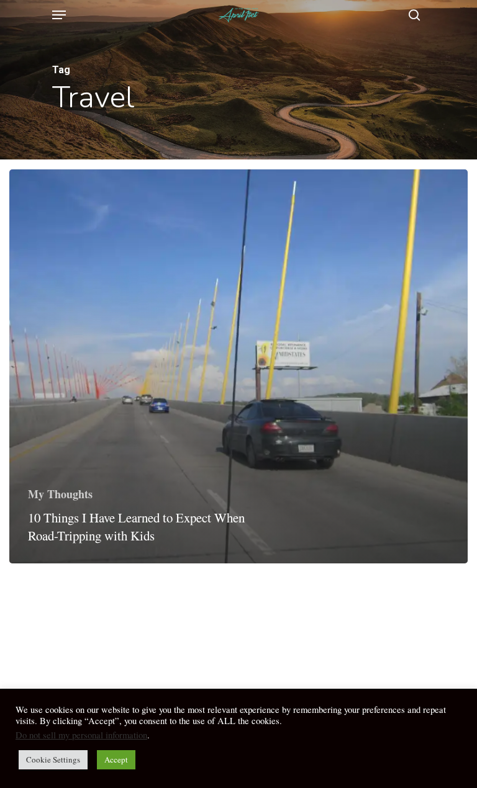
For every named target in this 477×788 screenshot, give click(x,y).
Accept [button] (116, 759)
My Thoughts (60, 494)
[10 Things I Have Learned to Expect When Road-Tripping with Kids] (238, 366)
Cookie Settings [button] (53, 759)
